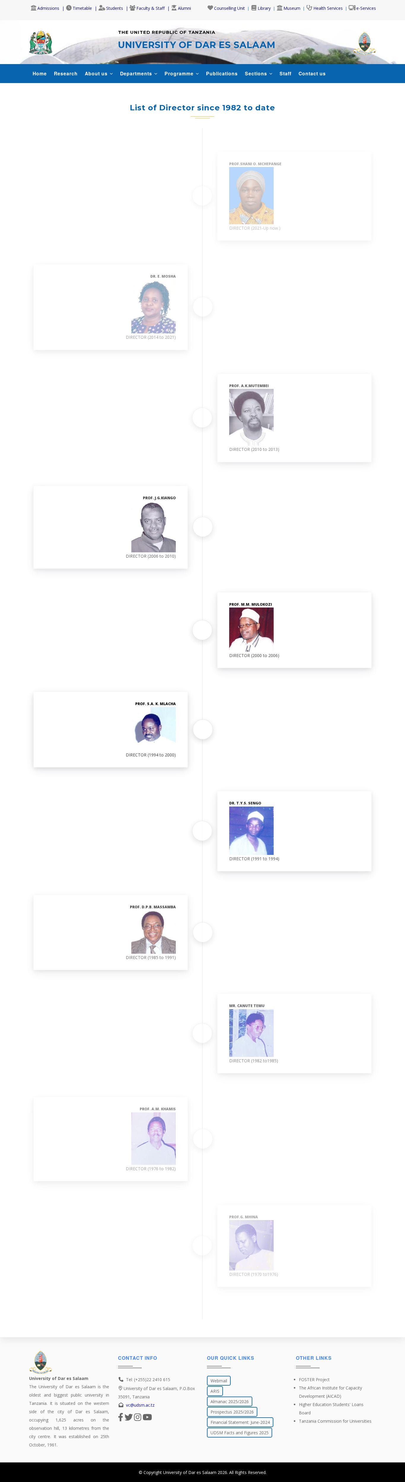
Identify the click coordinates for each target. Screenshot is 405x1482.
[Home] (40, 41)
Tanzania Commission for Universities (335, 1421)
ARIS (215, 1391)
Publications (222, 73)
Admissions (48, 8)
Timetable (82, 8)
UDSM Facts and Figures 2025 (240, 1432)
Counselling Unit (229, 8)
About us (97, 73)
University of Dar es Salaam (189, 1472)
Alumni (184, 8)
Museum (291, 8)
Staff (285, 73)
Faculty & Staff (150, 8)
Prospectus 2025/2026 (232, 1412)
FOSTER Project (314, 1379)
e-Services (366, 8)
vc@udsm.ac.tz (140, 1405)
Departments (137, 73)
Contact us (312, 73)
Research (66, 73)
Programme (180, 73)
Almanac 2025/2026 (230, 1401)
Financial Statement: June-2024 (240, 1422)
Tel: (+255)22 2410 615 (148, 1379)
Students (114, 8)
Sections (257, 73)
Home (40, 73)
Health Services (328, 8)
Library (264, 8)
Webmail (219, 1381)
